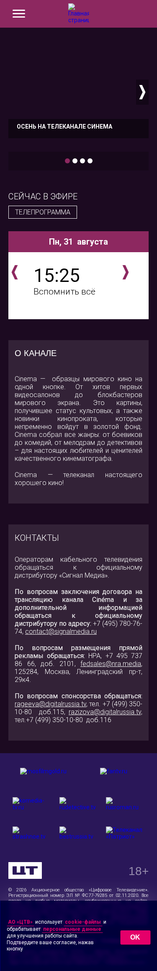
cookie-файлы (83, 922)
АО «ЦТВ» (20, 922)
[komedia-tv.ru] (31, 807)
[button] (14, 92)
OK (135, 937)
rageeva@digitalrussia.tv (50, 704)
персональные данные (72, 929)
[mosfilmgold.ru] (43, 778)
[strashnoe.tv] (31, 837)
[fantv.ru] (114, 778)
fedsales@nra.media (110, 664)
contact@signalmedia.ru (61, 631)
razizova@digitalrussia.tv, (105, 712)
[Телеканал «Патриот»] (125, 837)
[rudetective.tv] (78, 807)
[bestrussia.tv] (78, 837)
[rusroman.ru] (125, 807)
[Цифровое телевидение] (25, 870)
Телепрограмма (42, 212)
